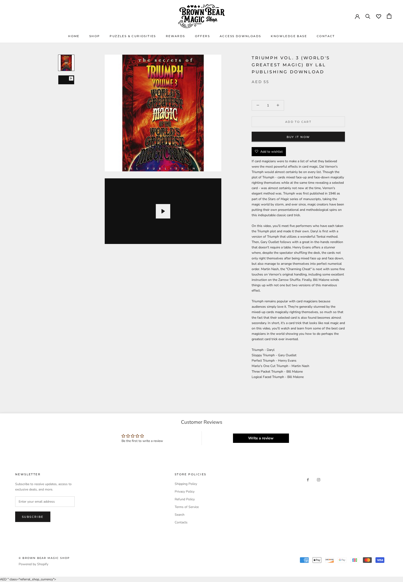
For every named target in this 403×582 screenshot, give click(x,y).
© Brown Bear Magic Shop (44, 558)
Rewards (175, 36)
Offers (202, 36)
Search (179, 514)
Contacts (181, 522)
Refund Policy (185, 499)
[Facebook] (307, 479)
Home (74, 36)
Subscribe (33, 517)
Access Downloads (240, 36)
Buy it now (298, 136)
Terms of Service (187, 507)
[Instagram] (318, 479)
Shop (94, 36)
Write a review (261, 438)
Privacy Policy (185, 491)
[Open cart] (389, 16)
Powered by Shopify (33, 564)
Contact (326, 36)
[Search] (367, 16)
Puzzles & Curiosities (133, 36)
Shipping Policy (186, 484)
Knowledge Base (289, 36)
